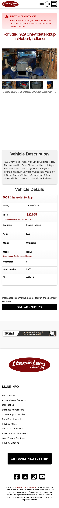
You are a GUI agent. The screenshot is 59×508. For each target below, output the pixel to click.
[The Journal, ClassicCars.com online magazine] (29, 333)
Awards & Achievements (15, 433)
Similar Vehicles (29, 307)
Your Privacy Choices (13, 438)
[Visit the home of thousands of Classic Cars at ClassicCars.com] (11, 4)
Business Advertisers (13, 409)
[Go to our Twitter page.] (25, 476)
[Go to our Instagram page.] (34, 476)
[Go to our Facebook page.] (17, 476)
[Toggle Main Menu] (54, 4)
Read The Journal (11, 419)
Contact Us (8, 405)
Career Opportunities (13, 414)
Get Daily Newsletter (29, 458)
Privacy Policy (9, 424)
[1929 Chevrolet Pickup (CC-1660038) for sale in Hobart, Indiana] (29, 63)
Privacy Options (10, 442)
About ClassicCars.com (14, 400)
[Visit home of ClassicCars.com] (29, 369)
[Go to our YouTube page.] (42, 476)
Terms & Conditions (12, 428)
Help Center (8, 395)
